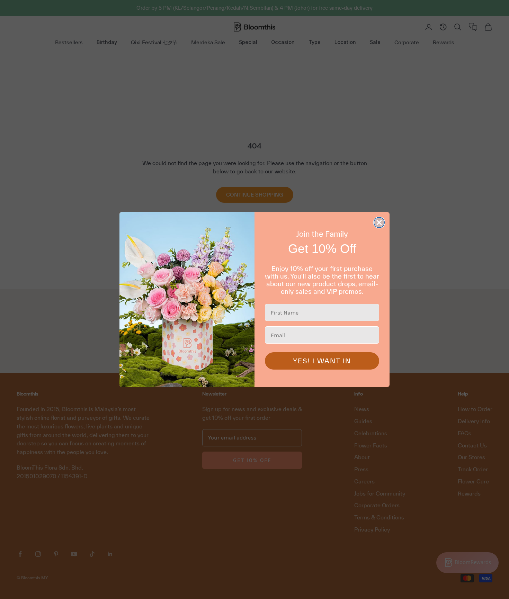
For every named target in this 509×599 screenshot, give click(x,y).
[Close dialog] (379, 222)
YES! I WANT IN (322, 361)
